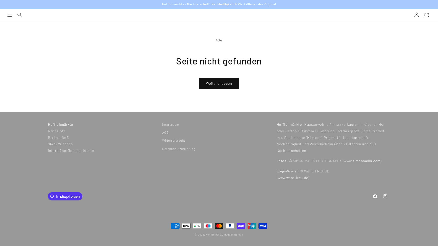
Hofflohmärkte (214, 234)
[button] (10, 15)
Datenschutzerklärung (178, 149)
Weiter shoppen (219, 83)
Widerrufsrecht (173, 140)
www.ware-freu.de (293, 177)
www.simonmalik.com (362, 161)
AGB (165, 132)
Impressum (170, 124)
